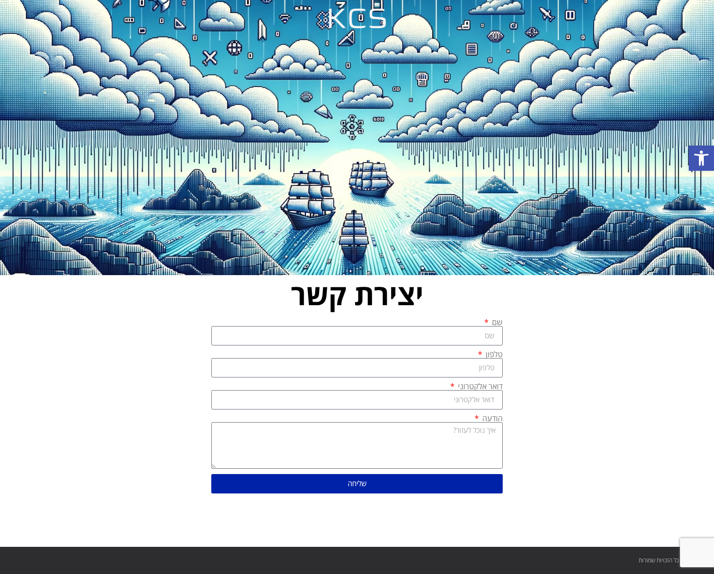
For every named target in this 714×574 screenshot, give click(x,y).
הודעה (491, 418)
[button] (701, 158)
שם (496, 322)
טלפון (493, 354)
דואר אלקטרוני (479, 386)
